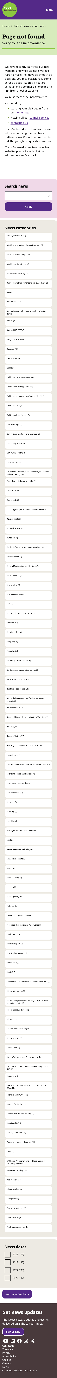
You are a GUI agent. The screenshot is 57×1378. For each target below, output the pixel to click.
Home (6, 26)
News (5, 1367)
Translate (7, 1349)
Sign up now (13, 1331)
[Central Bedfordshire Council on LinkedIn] (13, 1341)
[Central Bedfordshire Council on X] (32, 1341)
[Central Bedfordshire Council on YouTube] (5, 1341)
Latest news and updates (30, 26)
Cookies (6, 1359)
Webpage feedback (17, 1294)
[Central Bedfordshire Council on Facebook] (19, 1341)
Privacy (6, 1352)
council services (39, 117)
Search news (16, 186)
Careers (6, 1363)
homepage (22, 112)
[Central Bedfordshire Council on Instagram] (26, 1341)
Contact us (8, 1345)
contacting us (19, 123)
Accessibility (9, 1356)
